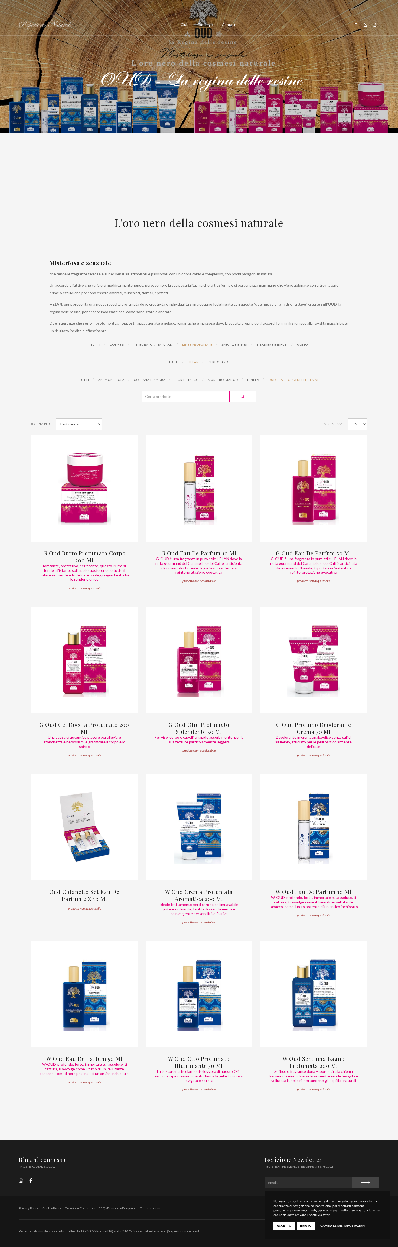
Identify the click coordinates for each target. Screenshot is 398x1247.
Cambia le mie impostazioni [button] (342, 1226)
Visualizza (333, 423)
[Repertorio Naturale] (45, 25)
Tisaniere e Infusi (272, 344)
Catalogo (205, 24)
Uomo (302, 344)
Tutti (95, 344)
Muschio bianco (223, 379)
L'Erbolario (219, 362)
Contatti (229, 24)
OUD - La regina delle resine (293, 379)
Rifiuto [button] (306, 1226)
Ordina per (40, 423)
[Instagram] (21, 1180)
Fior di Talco (187, 379)
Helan (193, 362)
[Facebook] (30, 1180)
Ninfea (253, 379)
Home (167, 24)
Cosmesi (117, 344)
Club (184, 24)
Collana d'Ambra (149, 379)
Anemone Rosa (111, 379)
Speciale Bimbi (234, 344)
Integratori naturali (153, 344)
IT (355, 24)
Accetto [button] (284, 1226)
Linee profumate (197, 344)
